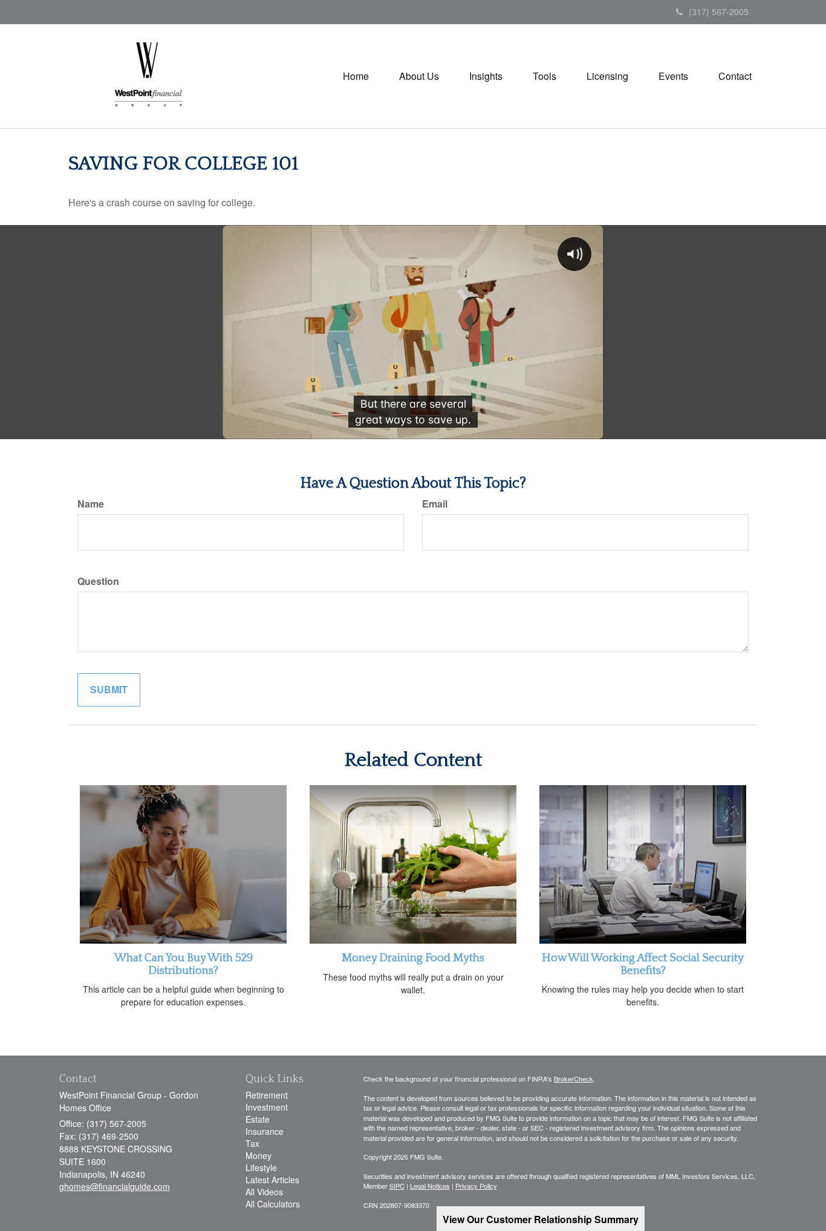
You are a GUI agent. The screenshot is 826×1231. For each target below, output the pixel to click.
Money (259, 1155)
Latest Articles (272, 1180)
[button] (419, 76)
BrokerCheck (573, 1078)
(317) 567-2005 (719, 11)
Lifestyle (261, 1167)
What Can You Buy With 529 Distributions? (183, 964)
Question (98, 581)
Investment (267, 1107)
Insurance (265, 1131)
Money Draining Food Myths (413, 958)
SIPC (397, 1185)
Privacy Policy (476, 1185)
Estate (258, 1119)
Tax (252, 1143)
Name (90, 504)
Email (434, 504)
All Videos (264, 1192)
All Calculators (273, 1204)
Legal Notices (430, 1185)
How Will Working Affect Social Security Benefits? (643, 964)
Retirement (267, 1095)
